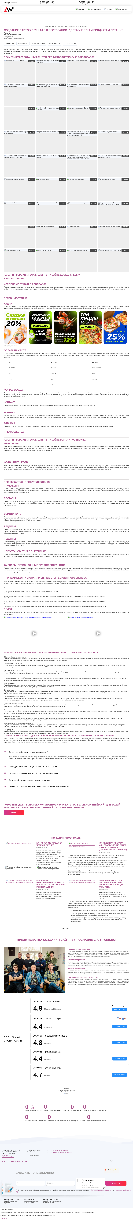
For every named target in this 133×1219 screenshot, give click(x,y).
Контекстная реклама (75, 860)
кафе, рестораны (38, 43)
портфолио (10, 43)
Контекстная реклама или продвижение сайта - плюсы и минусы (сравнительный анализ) (113, 846)
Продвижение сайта (74, 871)
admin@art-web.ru (10, 3)
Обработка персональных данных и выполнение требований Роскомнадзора (50, 883)
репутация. (71, 982)
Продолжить (4, 1218)
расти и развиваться (86, 979)
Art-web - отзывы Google (47, 1018)
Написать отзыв (119, 1009)
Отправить (115, 1183)
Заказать (13, 812)
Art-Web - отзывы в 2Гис (47, 1051)
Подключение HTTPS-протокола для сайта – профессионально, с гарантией (112, 883)
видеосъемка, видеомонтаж (63, 612)
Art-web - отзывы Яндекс (47, 1001)
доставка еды (23, 43)
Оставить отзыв (119, 1026)
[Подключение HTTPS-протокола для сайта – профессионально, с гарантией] (83, 882)
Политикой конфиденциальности (102, 1190)
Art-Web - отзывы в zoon (47, 1068)
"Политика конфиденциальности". (61, 1152)
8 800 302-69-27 (47, 2)
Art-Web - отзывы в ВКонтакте (50, 1035)
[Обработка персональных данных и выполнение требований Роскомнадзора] (20, 882)
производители (54, 43)
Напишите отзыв (119, 1075)
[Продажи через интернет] (18, 843)
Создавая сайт (45, 51)
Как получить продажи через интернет (49, 844)
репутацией (109, 426)
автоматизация (70, 43)
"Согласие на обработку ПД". (59, 1150)
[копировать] (18, 3)
